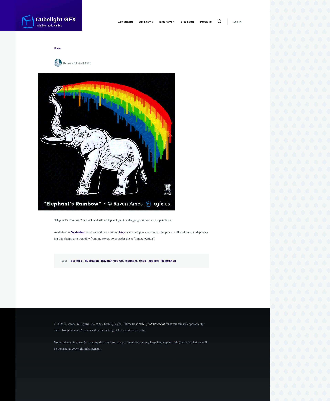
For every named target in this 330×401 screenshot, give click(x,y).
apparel (153, 260)
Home (57, 48)
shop (142, 260)
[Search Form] (219, 21)
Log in (237, 21)
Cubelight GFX (56, 19)
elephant (131, 260)
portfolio (76, 260)
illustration (92, 260)
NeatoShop (168, 260)
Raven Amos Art (112, 260)
